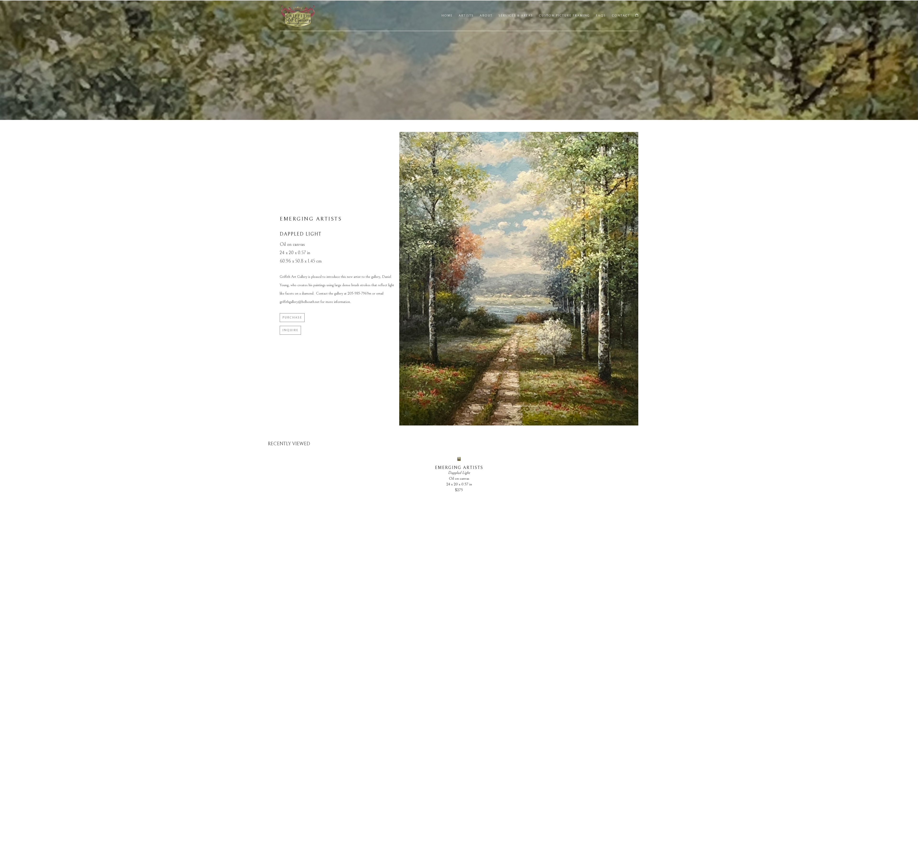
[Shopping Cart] (636, 15)
